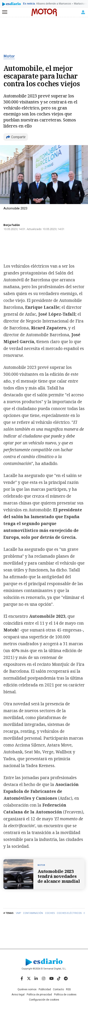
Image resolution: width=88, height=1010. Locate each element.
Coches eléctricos (69, 913)
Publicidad (45, 989)
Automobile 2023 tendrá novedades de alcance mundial (59, 876)
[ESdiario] (11, 4)
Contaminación (33, 913)
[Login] (83, 12)
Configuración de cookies (44, 999)
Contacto (58, 989)
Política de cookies (65, 994)
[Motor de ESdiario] (44, 12)
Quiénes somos (27, 989)
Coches (50, 913)
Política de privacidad (39, 994)
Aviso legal (18, 994)
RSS (68, 989)
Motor (9, 56)
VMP (18, 913)
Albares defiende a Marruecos (53, 3)
